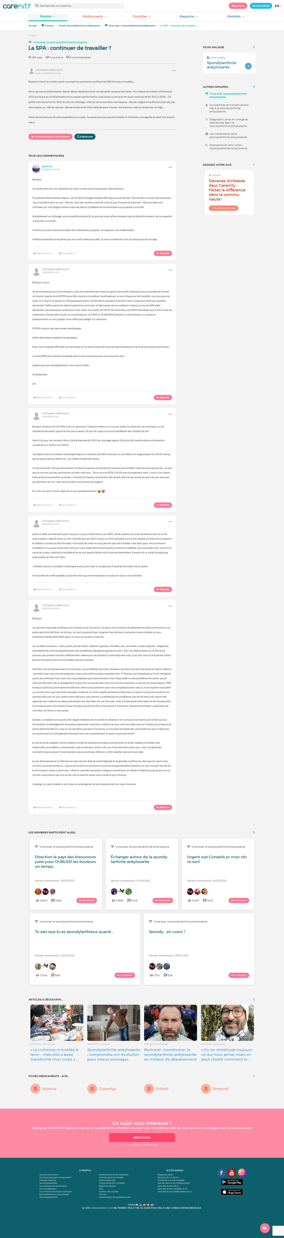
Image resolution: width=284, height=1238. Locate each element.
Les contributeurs (48, 1189)
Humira (49, 1088)
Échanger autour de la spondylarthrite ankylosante (139, 859)
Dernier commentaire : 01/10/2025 (130, 880)
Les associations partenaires (53, 1186)
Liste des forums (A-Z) (168, 1186)
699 (57, 975)
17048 (43, 975)
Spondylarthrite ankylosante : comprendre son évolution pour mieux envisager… (113, 1054)
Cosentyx (107, 1088)
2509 (58, 900)
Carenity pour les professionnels (114, 1197)
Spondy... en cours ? (167, 931)
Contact (103, 1194)
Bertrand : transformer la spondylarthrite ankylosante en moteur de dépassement (170, 1054)
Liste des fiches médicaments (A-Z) (175, 1191)
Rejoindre (238, 5)
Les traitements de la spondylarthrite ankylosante (228, 135)
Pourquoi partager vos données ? (55, 1177)
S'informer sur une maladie (171, 1180)
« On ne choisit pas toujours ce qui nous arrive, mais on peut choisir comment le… (226, 1054)
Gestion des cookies (108, 1191)
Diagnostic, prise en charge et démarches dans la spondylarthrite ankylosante (229, 123)
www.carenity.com (102, 1208)
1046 (134, 900)
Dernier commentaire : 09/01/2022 (169, 955)
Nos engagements (48, 1197)
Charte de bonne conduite (112, 1183)
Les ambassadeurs (48, 1183)
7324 (157, 975)
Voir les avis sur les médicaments (174, 1183)
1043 (210, 900)
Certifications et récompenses (114, 1174)
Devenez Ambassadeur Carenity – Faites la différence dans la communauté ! (227, 190)
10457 (195, 900)
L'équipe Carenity (47, 1180)
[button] (48, 17)
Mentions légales (107, 1186)
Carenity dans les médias (111, 1177)
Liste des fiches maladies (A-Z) (172, 1189)
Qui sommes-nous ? (49, 1174)
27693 (119, 900)
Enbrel (162, 1088)
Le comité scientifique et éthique (55, 1191)
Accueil (32, 25)
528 (170, 975)
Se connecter (261, 5)
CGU (101, 1189)
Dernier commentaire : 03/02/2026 (54, 955)
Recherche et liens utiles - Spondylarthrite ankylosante (228, 146)
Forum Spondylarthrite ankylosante (79, 25)
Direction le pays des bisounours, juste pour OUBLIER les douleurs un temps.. (66, 862)
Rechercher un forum (168, 1177)
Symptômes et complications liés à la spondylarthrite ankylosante (229, 108)
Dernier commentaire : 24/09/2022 (54, 880)
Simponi (221, 1088)
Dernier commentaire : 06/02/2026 (206, 880)
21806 (43, 900)
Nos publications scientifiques (54, 1194)
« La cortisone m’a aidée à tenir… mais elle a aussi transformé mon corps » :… (54, 1054)
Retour (33, 35)
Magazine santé (165, 1174)
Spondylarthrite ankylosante (221, 65)
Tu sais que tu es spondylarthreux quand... (74, 931)
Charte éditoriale (107, 1180)
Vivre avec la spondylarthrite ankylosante (131, 25)
